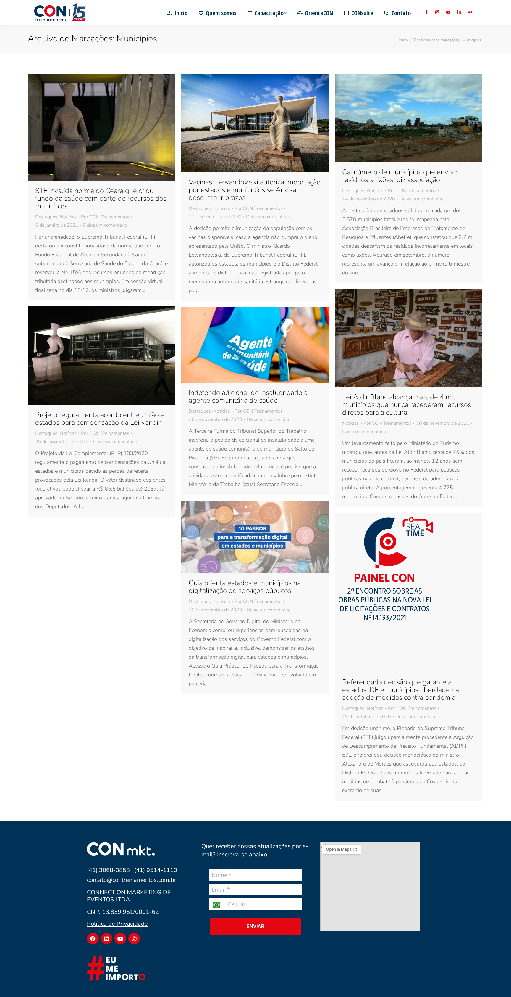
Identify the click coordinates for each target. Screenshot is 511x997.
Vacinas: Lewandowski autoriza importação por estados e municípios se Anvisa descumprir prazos (255, 189)
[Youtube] (120, 939)
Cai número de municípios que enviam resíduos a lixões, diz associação (400, 175)
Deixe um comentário (105, 225)
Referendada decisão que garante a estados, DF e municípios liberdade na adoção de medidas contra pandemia (400, 689)
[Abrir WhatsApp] (496, 982)
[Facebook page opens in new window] (426, 12)
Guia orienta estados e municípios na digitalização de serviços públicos (245, 586)
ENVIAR (255, 926)
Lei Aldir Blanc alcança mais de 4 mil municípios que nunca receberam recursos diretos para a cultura (406, 404)
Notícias (68, 217)
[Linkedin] (107, 939)
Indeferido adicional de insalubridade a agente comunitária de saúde (248, 396)
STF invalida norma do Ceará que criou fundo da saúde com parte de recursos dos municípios (100, 198)
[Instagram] (134, 939)
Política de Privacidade (117, 924)
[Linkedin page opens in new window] (459, 12)
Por (105, 217)
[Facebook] (93, 939)
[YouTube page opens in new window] (448, 12)
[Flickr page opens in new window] (470, 12)
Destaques (46, 217)
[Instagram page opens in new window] (437, 12)
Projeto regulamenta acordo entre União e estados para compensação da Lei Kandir (99, 418)
